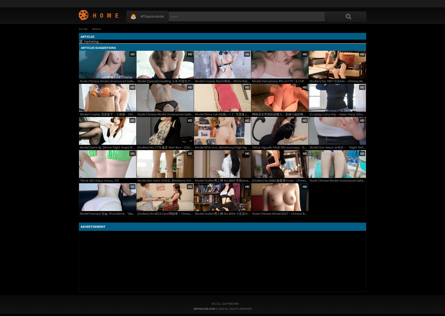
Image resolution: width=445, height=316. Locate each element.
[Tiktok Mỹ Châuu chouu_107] (107, 164)
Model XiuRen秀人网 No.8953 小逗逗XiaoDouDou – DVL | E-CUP (223, 214)
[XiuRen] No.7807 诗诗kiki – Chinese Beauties (338, 81)
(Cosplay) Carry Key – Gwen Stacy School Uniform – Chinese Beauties (338, 114)
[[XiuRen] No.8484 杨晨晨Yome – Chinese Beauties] (279, 164)
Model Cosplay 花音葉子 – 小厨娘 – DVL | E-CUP (108, 114)
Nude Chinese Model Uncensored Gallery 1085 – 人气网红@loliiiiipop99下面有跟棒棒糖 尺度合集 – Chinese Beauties (338, 181)
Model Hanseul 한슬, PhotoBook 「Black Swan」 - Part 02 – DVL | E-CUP (108, 214)
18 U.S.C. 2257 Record (225, 303)
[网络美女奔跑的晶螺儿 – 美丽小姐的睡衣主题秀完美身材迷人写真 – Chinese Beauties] (279, 98)
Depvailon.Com (99, 15)
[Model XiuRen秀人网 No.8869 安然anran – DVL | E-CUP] (222, 164)
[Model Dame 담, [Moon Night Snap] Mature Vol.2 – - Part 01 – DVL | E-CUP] (107, 131)
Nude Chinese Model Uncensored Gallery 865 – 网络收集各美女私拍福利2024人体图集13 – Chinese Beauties (108, 81)
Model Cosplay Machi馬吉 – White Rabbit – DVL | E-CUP (223, 81)
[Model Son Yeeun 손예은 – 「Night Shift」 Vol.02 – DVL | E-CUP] (337, 131)
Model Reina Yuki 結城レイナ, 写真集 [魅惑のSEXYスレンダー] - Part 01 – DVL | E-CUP (223, 114)
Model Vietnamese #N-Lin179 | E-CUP (278, 81)
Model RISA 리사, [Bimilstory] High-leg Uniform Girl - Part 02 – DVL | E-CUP (223, 147)
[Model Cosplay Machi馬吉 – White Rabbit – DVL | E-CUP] (222, 65)
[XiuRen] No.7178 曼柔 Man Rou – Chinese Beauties (165, 147)
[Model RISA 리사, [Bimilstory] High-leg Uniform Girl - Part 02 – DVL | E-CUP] (222, 131)
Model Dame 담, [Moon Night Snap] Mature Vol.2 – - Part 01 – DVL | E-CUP (108, 147)
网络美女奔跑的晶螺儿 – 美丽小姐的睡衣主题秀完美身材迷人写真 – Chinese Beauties (280, 114)
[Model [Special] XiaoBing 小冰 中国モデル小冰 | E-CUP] (165, 65)
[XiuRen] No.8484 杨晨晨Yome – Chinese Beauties (280, 181)
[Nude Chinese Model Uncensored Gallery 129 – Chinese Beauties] (165, 98)
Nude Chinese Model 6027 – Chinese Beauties (280, 214)
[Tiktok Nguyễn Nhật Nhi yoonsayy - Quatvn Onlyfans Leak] (279, 131)
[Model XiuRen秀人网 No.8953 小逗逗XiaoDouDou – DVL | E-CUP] (222, 197)
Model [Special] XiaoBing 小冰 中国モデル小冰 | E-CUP (165, 81)
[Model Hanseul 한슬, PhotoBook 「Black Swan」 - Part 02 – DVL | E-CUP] (107, 197)
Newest (96, 29)
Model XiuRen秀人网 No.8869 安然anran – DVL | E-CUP (223, 181)
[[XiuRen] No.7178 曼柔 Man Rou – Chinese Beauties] (165, 131)
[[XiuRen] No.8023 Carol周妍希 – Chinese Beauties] (165, 197)
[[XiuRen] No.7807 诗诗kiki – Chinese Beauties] (337, 65)
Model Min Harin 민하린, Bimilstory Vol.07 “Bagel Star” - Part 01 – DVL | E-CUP (165, 181)
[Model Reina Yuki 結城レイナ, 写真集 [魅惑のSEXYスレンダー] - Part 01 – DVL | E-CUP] (222, 98)
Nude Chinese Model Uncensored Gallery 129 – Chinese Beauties (165, 114)
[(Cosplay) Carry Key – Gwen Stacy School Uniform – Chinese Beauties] (337, 98)
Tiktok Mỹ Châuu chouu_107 (99, 181)
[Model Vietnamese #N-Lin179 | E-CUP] (279, 65)
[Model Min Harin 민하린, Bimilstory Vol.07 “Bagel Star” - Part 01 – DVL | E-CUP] (165, 164)
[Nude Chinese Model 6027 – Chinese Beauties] (279, 197)
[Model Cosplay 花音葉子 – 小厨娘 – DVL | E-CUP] (107, 98)
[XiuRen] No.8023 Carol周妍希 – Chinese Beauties (165, 214)
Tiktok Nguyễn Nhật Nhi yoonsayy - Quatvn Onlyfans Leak (280, 147)
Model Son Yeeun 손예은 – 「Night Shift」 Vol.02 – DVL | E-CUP (338, 147)
